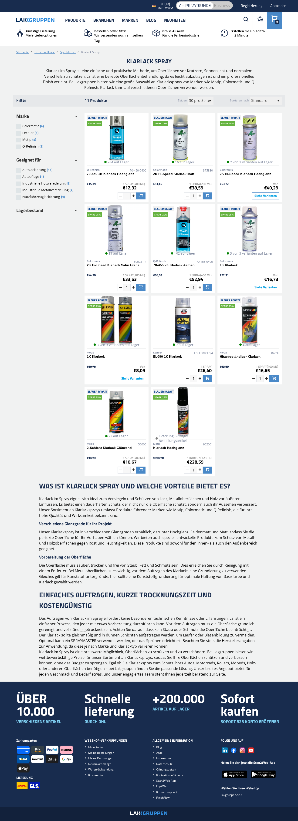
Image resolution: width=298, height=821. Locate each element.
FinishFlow (162, 798)
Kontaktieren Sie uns (169, 775)
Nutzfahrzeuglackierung (43, 196)
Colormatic (33, 126)
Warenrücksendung (101, 769)
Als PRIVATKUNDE (195, 5)
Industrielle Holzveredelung (46, 183)
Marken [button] (130, 20)
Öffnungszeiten (166, 769)
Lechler (30, 132)
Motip (29, 139)
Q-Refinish (32, 146)
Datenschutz (164, 764)
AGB (159, 753)
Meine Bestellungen (101, 753)
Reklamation (96, 775)
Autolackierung (37, 169)
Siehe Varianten (265, 195)
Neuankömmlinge (99, 764)
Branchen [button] (103, 20)
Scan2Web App (166, 781)
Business (222, 5)
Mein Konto (95, 747)
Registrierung (252, 5)
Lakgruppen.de (230, 795)
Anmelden (278, 5)
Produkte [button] (75, 20)
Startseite (22, 52)
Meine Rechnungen (100, 758)
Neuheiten (175, 20)
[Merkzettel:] (260, 20)
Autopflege (33, 176)
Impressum (163, 758)
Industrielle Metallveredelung (47, 190)
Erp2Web (162, 786)
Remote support (166, 792)
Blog (151, 20)
